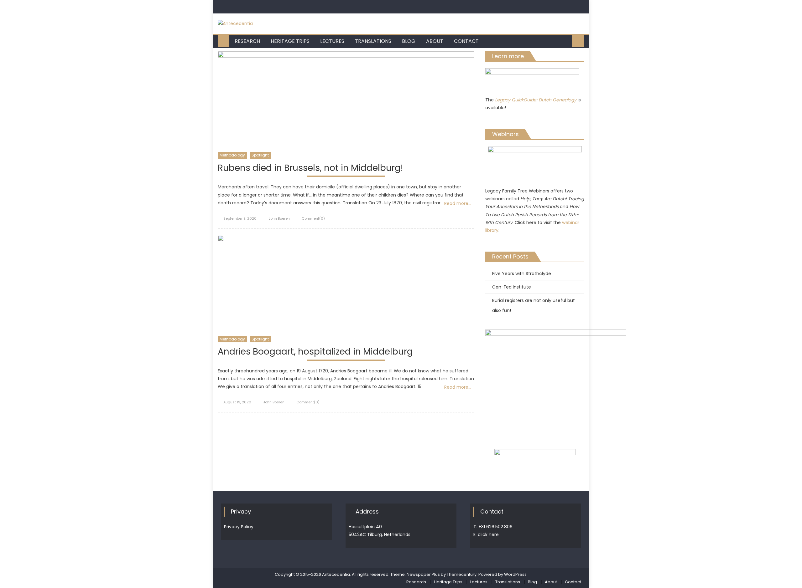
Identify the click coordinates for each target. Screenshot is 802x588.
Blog (408, 41)
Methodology (232, 155)
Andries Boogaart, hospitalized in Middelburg (315, 352)
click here (488, 534)
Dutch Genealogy (557, 100)
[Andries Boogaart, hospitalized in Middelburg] (346, 285)
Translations (373, 41)
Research (247, 41)
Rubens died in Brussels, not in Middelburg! (310, 168)
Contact (466, 41)
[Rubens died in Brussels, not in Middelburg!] (346, 101)
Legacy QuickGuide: (517, 100)
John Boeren (279, 218)
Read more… (457, 203)
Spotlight (260, 155)
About (434, 41)
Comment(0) (313, 218)
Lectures (332, 41)
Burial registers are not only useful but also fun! (533, 305)
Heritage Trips (290, 41)
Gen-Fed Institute (511, 287)
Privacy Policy (238, 527)
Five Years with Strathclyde (521, 273)
